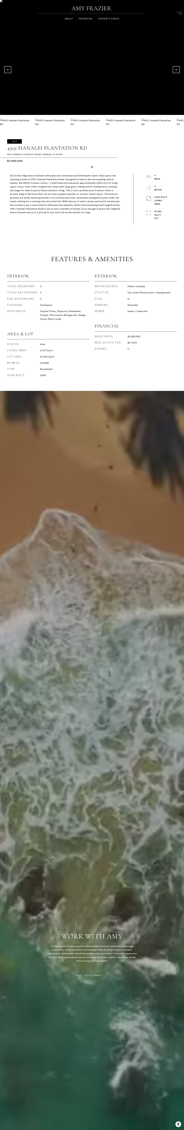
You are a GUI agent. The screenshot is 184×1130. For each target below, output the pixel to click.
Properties (86, 18)
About (69, 18)
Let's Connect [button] (94, 975)
